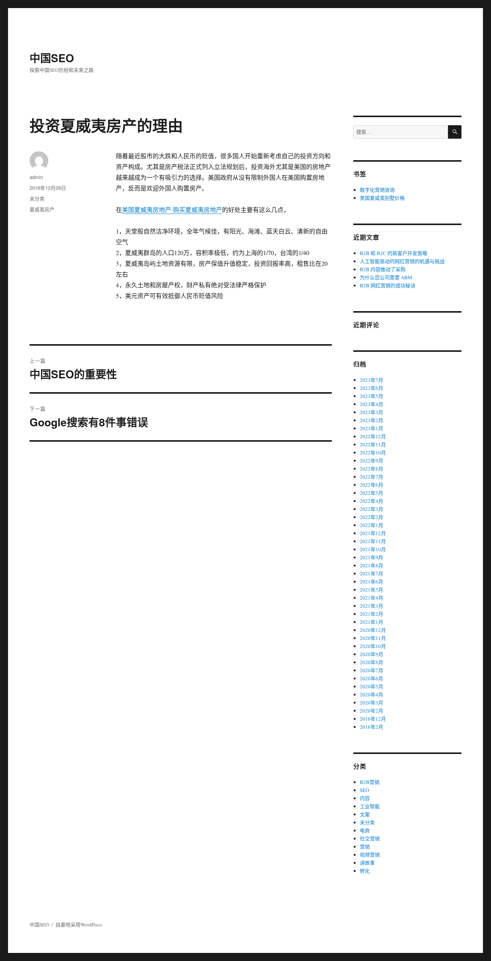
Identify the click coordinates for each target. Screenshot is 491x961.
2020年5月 (371, 686)
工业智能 (370, 806)
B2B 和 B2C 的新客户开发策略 (393, 253)
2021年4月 (371, 597)
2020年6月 (371, 678)
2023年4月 (371, 404)
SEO (364, 790)
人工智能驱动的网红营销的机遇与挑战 (402, 261)
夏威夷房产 (42, 209)
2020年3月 (371, 702)
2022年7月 (371, 476)
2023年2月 (371, 420)
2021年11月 (373, 541)
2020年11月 (373, 638)
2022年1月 (371, 525)
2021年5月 (371, 589)
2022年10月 (373, 452)
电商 (365, 830)
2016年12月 (373, 718)
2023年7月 (371, 379)
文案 (365, 814)
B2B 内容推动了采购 (382, 269)
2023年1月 (371, 428)
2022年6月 (371, 484)
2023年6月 (371, 387)
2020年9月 (371, 654)
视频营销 (370, 854)
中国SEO (52, 58)
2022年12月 (373, 436)
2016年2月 (371, 726)
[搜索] (454, 132)
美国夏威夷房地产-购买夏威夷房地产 (172, 209)
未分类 (37, 198)
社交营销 (370, 838)
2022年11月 (373, 444)
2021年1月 (371, 621)
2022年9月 (371, 460)
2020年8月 (371, 662)
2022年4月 (371, 500)
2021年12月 (373, 533)
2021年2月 (371, 613)
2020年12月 (373, 629)
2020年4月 (371, 694)
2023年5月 (371, 396)
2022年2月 (371, 517)
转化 (365, 870)
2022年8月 (371, 468)
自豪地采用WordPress (79, 924)
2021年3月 (371, 605)
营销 (365, 846)
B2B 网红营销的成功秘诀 (387, 285)
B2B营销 (369, 782)
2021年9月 (371, 557)
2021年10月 (373, 549)
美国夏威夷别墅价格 (382, 197)
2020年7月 (371, 670)
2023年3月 (371, 412)
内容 (365, 798)
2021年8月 (371, 565)
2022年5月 (371, 492)
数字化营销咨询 (377, 189)
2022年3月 (371, 508)
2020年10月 (373, 646)
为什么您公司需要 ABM (386, 277)
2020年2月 (371, 710)
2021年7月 (371, 573)
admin (36, 177)
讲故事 (367, 862)
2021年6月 (371, 581)
